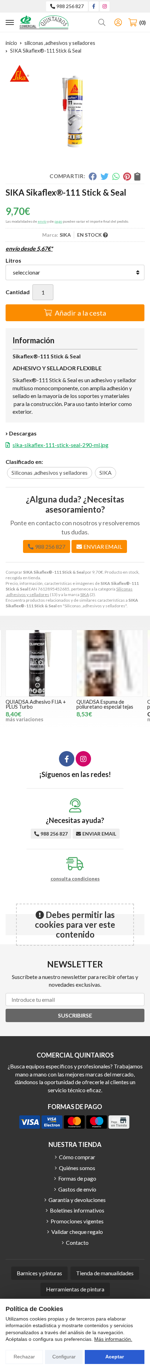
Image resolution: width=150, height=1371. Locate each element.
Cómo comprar (77, 1157)
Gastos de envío (77, 1189)
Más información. (113, 1339)
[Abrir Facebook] (93, 6)
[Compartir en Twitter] (104, 176)
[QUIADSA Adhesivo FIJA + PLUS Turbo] (39, 663)
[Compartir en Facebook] (93, 176)
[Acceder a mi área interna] (118, 22)
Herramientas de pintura (75, 1289)
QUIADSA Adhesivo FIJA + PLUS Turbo (36, 704)
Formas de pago (77, 1178)
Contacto (77, 1242)
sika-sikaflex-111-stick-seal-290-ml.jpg (60, 444)
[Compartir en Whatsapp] (116, 176)
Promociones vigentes (77, 1221)
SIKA (84, 594)
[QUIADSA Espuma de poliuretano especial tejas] (110, 663)
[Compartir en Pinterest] (127, 176)
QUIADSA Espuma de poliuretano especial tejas (104, 704)
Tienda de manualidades (105, 1273)
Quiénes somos (77, 1167)
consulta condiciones (75, 879)
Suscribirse (75, 1015)
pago (58, 221)
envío (42, 221)
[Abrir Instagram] (105, 6)
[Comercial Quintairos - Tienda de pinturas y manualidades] (44, 22)
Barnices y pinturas (39, 1273)
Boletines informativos (77, 1210)
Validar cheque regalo (77, 1231)
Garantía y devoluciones (77, 1199)
